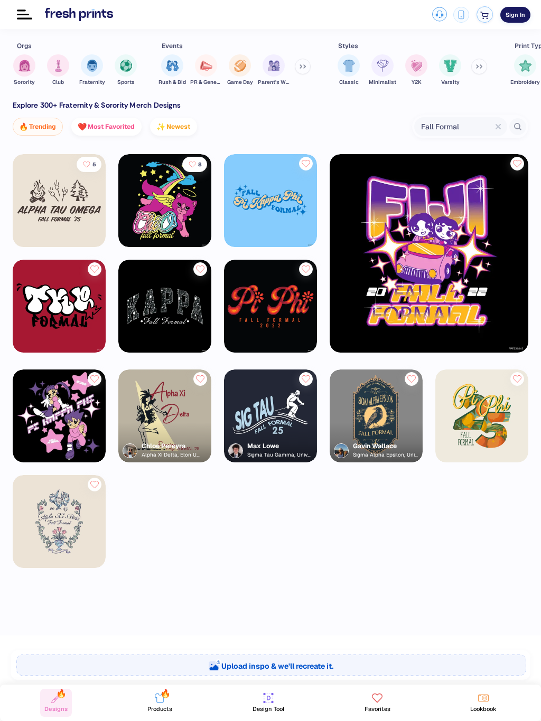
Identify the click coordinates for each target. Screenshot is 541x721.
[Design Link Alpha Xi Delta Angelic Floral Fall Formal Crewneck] (59, 565)
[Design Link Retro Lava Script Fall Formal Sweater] (270, 349)
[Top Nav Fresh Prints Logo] (79, 14)
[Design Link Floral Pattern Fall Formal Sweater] (164, 349)
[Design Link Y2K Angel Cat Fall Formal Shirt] (164, 244)
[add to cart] (484, 14)
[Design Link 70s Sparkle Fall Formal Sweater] (270, 244)
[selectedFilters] (303, 66)
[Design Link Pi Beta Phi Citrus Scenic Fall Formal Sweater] (481, 459)
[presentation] (270, 665)
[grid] (270, 369)
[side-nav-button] (24, 15)
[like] (306, 163)
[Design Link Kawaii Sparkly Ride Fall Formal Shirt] (429, 349)
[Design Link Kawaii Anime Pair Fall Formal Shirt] (59, 459)
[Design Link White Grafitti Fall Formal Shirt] (59, 349)
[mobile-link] (461, 15)
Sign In (515, 14)
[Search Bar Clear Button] (498, 126)
